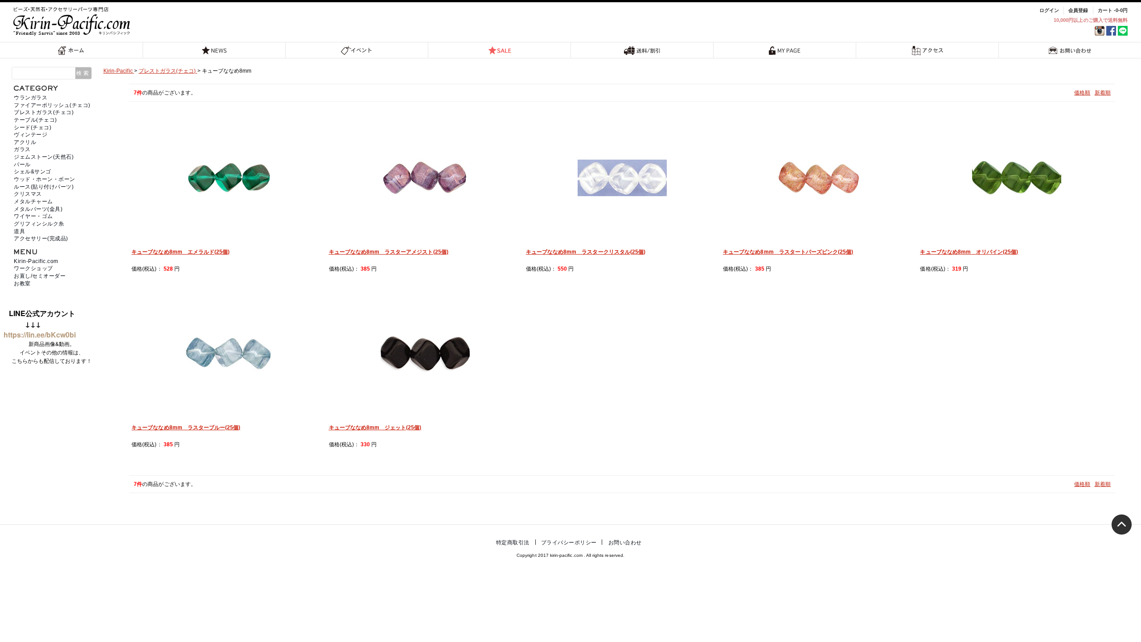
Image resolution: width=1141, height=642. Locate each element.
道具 (19, 231)
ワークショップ (33, 268)
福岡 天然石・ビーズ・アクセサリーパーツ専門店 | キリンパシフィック (73, 21)
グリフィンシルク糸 (39, 223)
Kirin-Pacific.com (36, 261)
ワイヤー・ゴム (33, 216)
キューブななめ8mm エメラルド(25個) (180, 252)
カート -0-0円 (1113, 10)
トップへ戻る (1121, 524)
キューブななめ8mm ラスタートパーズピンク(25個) (788, 252)
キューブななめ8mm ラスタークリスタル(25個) (585, 252)
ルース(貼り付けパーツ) (44, 186)
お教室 (22, 283)
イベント (356, 50)
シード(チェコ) (32, 127)
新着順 (1103, 93)
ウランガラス (30, 97)
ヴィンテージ (30, 134)
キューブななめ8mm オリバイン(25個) (969, 252)
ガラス (22, 149)
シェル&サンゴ (32, 171)
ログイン (1049, 10)
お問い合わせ (1070, 50)
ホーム (71, 50)
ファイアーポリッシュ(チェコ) (52, 105)
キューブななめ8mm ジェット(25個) (375, 427)
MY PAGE (784, 50)
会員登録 (1078, 10)
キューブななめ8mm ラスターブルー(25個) (185, 427)
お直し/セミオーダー (40, 276)
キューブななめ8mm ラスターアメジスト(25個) (388, 252)
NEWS (214, 50)
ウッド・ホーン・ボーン (44, 179)
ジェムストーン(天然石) (44, 157)
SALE (500, 50)
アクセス (927, 50)
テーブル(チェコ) (35, 120)
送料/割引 (642, 50)
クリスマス (28, 194)
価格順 (1082, 93)
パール (22, 164)
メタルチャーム (33, 201)
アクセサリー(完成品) (41, 238)
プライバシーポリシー (569, 542)
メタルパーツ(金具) (38, 209)
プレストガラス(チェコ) (44, 112)
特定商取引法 (512, 542)
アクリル (25, 142)
